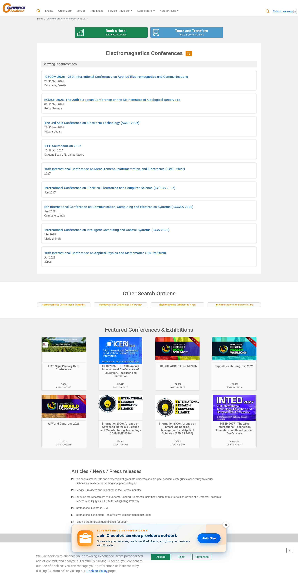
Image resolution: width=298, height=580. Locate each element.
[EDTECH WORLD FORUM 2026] (177, 350)
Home (40, 19)
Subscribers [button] (145, 10)
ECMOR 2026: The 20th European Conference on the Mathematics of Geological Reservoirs (112, 100)
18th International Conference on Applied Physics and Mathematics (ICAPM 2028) (105, 253)
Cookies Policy (96, 571)
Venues (81, 10)
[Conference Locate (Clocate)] (15, 7)
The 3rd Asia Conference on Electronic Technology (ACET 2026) (91, 123)
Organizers (65, 10)
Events (49, 10)
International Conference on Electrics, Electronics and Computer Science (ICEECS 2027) (109, 188)
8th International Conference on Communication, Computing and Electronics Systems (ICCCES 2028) (118, 207)
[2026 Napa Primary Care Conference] (64, 350)
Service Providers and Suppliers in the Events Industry (108, 490)
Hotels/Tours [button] (168, 10)
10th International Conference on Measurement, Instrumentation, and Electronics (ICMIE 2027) (114, 169)
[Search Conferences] (267, 11)
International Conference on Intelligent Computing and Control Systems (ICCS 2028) (106, 230)
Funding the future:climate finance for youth (101, 521)
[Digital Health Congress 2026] (234, 350)
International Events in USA (92, 508)
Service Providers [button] (119, 10)
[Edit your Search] (189, 53)
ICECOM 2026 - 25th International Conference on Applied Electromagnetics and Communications (116, 77)
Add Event (97, 10)
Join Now (209, 538)
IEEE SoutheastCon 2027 (62, 146)
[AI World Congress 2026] (64, 408)
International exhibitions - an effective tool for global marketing (113, 514)
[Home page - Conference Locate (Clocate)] (38, 11)
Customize (202, 556)
